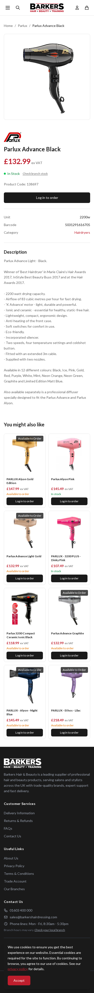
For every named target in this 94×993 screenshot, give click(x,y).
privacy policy (18, 969)
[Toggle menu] (8, 8)
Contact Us (12, 836)
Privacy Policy (14, 866)
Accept (19, 980)
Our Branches (14, 889)
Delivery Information (19, 813)
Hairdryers (82, 232)
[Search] (17, 7)
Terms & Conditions (19, 873)
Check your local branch (49, 930)
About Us (11, 858)
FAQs (8, 828)
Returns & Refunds (18, 821)
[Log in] (77, 7)
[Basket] (86, 7)
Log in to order (47, 198)
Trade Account (15, 881)
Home (8, 26)
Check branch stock (35, 173)
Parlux (22, 26)
